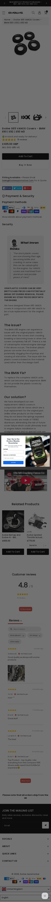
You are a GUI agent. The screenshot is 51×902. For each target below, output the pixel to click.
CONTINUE (13, 462)
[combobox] (13, 457)
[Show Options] (22, 457)
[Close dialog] (48, 437)
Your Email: (5, 449)
